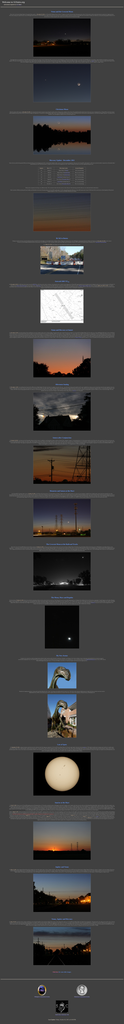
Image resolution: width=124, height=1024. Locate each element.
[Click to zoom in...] (62, 964)
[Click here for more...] (62, 274)
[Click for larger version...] (62, 590)
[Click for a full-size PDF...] (62, 322)
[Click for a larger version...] (62, 101)
